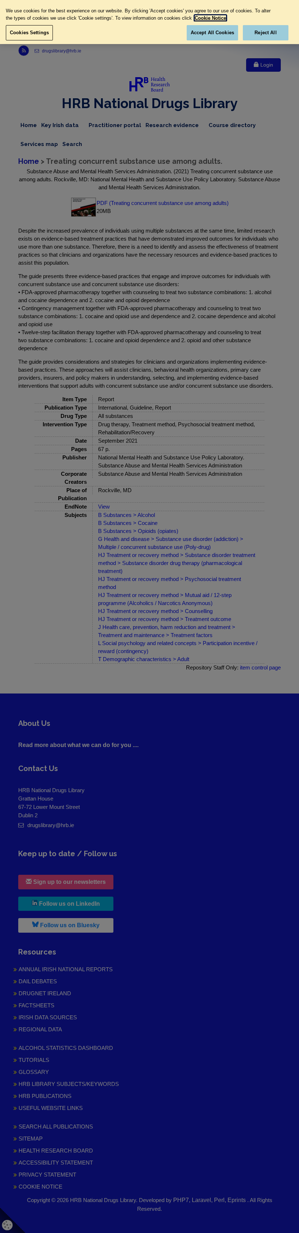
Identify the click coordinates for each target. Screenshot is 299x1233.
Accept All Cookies (212, 32)
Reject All (265, 32)
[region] (149, 22)
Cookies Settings (29, 32)
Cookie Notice (210, 18)
